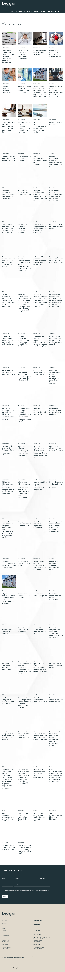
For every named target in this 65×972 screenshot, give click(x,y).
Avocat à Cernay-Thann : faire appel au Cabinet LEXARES (39, 630)
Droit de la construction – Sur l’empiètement (56, 700)
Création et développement (7, 967)
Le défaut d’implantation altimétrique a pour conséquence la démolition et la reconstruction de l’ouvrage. (40, 451)
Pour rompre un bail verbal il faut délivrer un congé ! (24, 193)
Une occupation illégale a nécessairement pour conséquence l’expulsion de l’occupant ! (24, 451)
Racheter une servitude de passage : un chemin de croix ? (55, 53)
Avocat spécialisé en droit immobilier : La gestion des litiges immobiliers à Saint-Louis (56, 91)
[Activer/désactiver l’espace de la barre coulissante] (61, 11)
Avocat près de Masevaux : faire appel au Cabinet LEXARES (55, 664)
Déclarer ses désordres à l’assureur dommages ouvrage (22, 228)
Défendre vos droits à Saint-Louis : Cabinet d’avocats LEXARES (39, 817)
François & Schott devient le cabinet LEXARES (56, 226)
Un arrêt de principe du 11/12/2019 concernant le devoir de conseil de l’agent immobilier (8, 300)
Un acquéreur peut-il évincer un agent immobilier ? (24, 524)
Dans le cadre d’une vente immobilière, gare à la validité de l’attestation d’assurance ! (55, 195)
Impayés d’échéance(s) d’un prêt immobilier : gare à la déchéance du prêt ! (40, 195)
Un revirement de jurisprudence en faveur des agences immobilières (8, 665)
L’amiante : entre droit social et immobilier (24, 629)
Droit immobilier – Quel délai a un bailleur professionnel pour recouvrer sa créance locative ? (40, 666)
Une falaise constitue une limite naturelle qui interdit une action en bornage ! (8, 341)
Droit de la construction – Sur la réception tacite (40, 700)
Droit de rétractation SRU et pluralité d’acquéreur (39, 524)
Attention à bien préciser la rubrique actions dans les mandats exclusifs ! (39, 260)
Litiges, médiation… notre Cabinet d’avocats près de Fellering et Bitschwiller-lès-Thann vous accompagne (56, 775)
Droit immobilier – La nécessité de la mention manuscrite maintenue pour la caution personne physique (24, 667)
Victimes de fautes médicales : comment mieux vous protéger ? (24, 89)
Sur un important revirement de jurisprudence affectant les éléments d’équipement (55, 526)
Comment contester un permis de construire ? (6, 89)
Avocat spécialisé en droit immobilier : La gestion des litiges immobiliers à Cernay (8, 127)
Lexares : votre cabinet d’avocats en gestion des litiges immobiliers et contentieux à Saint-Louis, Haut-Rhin (40, 92)
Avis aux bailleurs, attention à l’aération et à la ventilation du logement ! (8, 450)
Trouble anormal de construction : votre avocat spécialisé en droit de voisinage (24, 54)
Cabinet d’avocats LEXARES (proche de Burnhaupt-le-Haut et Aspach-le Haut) (24, 849)
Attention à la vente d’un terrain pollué (24, 563)
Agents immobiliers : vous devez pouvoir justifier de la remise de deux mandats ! (8, 261)
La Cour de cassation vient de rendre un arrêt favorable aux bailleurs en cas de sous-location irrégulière (40, 300)
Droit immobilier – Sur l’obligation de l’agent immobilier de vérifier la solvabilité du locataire (24, 702)
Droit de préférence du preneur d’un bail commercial (39, 411)
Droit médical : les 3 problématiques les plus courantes (8, 158)
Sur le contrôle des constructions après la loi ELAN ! (9, 372)
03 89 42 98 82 (37, 926)
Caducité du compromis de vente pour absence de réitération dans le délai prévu (56, 632)
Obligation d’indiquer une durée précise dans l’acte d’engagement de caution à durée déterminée (8, 487)
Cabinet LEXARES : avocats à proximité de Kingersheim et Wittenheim (24, 817)
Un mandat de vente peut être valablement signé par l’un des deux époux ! (56, 340)
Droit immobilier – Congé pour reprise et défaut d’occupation (9, 700)
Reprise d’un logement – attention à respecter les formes (54, 565)
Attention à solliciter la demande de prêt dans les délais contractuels (8, 194)
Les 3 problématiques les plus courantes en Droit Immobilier (40, 160)
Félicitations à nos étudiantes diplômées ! (24, 158)
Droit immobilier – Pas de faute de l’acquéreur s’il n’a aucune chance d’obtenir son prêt (40, 735)
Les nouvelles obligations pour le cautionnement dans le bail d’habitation (40, 228)
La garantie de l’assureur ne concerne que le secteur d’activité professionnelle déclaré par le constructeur (55, 300)
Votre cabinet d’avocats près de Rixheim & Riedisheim (55, 816)
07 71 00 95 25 (37, 930)
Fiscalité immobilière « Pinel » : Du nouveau (7, 630)
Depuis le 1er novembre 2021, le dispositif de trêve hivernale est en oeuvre (8, 228)
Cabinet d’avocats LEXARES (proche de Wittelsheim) (8, 847)
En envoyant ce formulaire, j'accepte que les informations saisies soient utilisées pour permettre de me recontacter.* (26, 891)
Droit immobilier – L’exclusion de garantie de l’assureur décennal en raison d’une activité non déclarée (56, 738)
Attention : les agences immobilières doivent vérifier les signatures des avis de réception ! (40, 341)
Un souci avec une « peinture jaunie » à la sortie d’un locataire (56, 485)
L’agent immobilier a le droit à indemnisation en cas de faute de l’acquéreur (40, 486)
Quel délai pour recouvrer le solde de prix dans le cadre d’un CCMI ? (56, 259)
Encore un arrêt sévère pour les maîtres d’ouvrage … (56, 449)
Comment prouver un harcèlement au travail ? (40, 52)
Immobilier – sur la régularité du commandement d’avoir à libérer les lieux (8, 735)
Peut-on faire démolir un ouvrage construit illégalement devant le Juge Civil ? (24, 341)
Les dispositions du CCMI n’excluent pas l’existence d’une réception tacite (39, 565)
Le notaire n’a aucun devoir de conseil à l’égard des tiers (55, 411)
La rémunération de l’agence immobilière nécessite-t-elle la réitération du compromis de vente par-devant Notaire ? (24, 415)
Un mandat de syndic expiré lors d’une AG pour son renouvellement (9, 564)
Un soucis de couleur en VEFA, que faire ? (24, 595)
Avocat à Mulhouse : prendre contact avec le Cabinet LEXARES (8, 817)
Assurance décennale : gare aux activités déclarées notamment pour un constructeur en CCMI (8, 414)
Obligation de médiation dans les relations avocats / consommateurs (39, 773)
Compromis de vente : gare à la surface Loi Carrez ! (40, 373)
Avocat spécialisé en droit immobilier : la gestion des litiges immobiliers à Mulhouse (24, 127)
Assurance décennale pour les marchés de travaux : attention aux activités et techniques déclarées (55, 377)
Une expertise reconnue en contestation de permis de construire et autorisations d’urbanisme (8, 56)
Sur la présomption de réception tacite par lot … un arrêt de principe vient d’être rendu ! (24, 375)
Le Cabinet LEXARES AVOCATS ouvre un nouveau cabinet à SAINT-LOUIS (39, 127)
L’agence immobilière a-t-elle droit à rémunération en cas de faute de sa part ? (56, 161)
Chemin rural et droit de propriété (40, 595)
